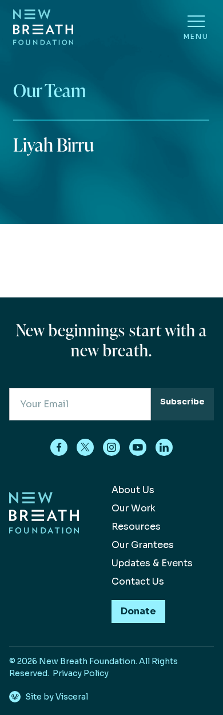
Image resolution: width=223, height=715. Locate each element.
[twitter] (85, 447)
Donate (138, 611)
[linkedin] (164, 447)
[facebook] (58, 447)
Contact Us (138, 581)
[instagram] (111, 447)
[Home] (44, 555)
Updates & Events (152, 563)
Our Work (134, 508)
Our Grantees (143, 545)
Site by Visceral (56, 697)
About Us (133, 490)
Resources (136, 527)
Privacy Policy (81, 673)
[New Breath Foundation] (43, 27)
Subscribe (182, 401)
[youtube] (137, 447)
